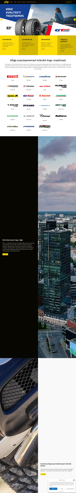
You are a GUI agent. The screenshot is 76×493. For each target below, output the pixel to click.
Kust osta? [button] (69, 1)
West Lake (61, 109)
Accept (53, 488)
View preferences (70, 488)
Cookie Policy (61, 491)
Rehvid (11, 1)
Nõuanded (23, 1)
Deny (62, 488)
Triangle (45, 109)
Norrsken (28, 130)
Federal (61, 99)
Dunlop (61, 80)
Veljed (15, 1)
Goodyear (44, 80)
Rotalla (61, 119)
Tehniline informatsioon (31, 1)
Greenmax (12, 130)
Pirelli (12, 80)
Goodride (12, 119)
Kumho (61, 89)
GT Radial (28, 99)
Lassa (44, 89)
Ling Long (28, 119)
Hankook (12, 89)
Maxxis (45, 99)
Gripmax (45, 120)
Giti (12, 99)
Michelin (29, 80)
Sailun (12, 109)
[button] (73, 480)
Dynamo (29, 109)
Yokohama (28, 89)
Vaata (4, 48)
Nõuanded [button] (43, 474)
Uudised (18, 1)
